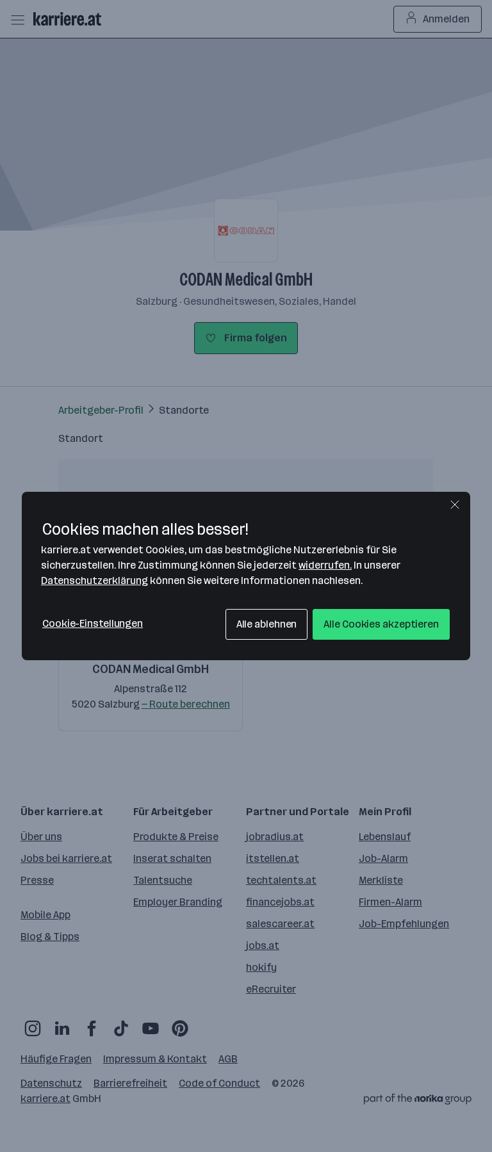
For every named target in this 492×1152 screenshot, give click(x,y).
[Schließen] (455, 505)
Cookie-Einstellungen (92, 623)
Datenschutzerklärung (94, 580)
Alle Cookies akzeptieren (381, 624)
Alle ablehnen (266, 624)
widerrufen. (325, 565)
